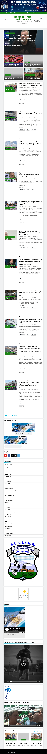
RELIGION (7, 516)
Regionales (7, 514)
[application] (23, 664)
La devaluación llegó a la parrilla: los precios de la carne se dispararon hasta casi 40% (13, 66)
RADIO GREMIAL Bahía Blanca (23, 18)
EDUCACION (7, 483)
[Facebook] (9, 455)
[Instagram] (12, 455)
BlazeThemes (13, 752)
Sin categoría (7, 523)
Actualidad (24, 33)
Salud (6, 521)
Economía (12, 62)
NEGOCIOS (7, 502)
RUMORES (7, 519)
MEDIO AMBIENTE (8, 495)
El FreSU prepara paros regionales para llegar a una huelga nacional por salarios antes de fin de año (33, 12)
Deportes (7, 476)
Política (6, 509)
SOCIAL (6, 528)
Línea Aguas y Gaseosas (10, 490)
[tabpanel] (10, 739)
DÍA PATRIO (7, 478)
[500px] (18, 455)
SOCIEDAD (7, 530)
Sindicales (7, 119)
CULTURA (7, 474)
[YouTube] (5, 455)
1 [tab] (34, 731)
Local (12, 87)
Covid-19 (7, 471)
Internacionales (8, 75)
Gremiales (7, 486)
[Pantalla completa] (41, 681)
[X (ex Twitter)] (15, 455)
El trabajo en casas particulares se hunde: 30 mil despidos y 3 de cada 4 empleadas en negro (30, 321)
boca (6, 467)
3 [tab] (37, 731)
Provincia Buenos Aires (10, 91)
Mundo (6, 497)
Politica (12, 89)
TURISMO (7, 535)
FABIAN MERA (22, 87)
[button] (23, 663)
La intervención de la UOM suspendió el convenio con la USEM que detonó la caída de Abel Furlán (30, 113)
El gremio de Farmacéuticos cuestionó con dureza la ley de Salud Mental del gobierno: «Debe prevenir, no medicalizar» (30, 174)
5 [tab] (40, 731)
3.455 (16, 415)
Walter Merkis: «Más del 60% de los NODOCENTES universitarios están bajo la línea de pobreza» (29, 233)
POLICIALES (7, 504)
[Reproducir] (5, 681)
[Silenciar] (39, 681)
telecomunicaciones (9, 533)
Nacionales (29, 33)
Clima (6, 469)
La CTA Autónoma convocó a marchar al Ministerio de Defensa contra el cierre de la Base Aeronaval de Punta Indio (30, 143)
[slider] (23, 681)
